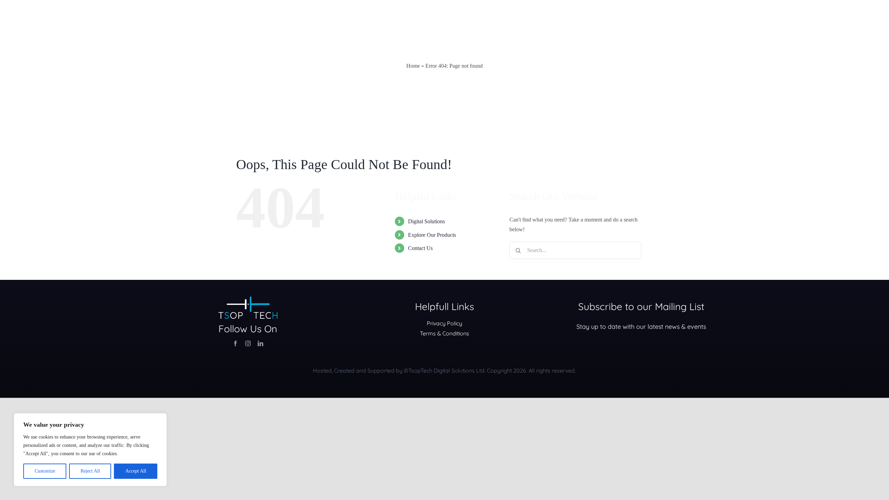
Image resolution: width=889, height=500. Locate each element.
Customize (45, 471)
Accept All (135, 471)
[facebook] (235, 343)
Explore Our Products (432, 235)
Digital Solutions (426, 221)
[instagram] (248, 343)
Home (413, 66)
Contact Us (420, 248)
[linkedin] (260, 343)
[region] (90, 449)
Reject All (90, 471)
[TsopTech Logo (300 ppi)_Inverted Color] (247, 299)
